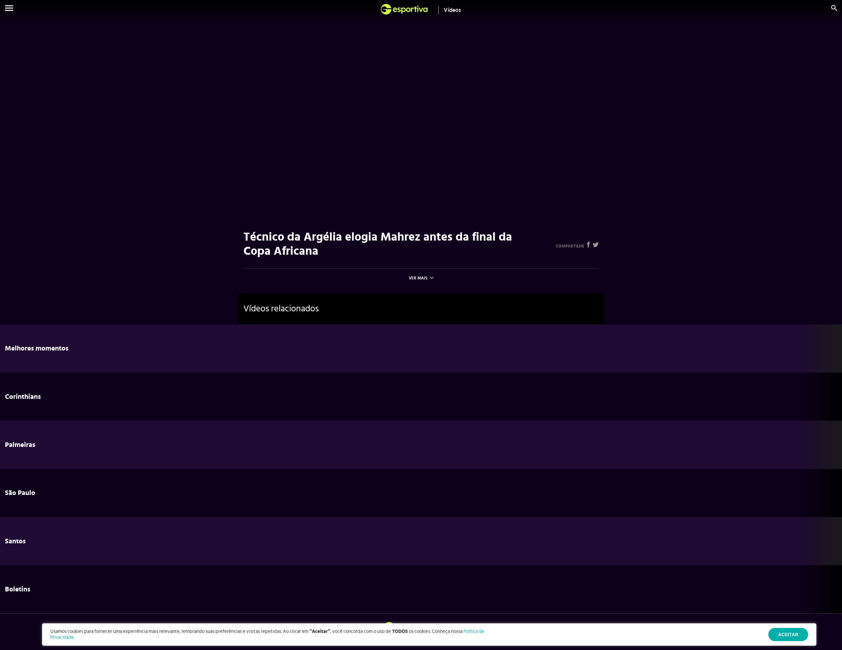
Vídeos (452, 10)
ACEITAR (788, 634)
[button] (9, 9)
